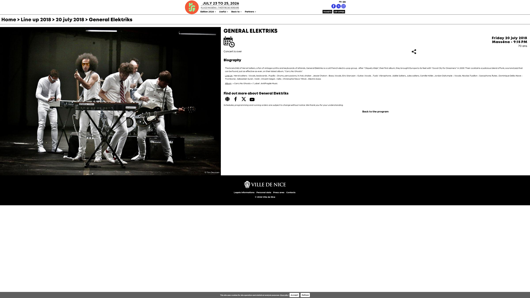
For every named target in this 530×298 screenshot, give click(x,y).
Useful (223, 11)
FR (340, 1)
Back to (235, 11)
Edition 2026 (207, 11)
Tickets (327, 11)
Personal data (263, 192)
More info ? (284, 295)
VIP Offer (339, 11)
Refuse (305, 295)
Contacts (291, 192)
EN (344, 1)
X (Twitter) (338, 6)
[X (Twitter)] (244, 99)
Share (413, 51)
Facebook (333, 6)
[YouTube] (252, 99)
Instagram (343, 6)
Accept (294, 295)
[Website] (227, 99)
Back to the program (375, 111)
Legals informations (244, 192)
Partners (250, 11)
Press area (278, 192)
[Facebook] (235, 99)
